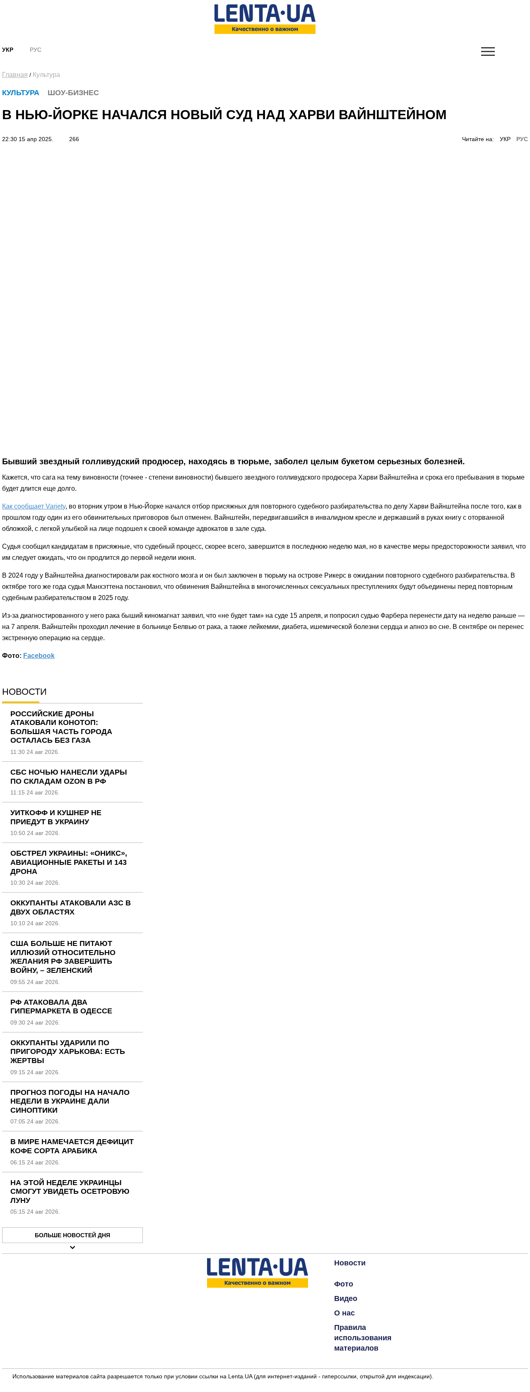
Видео (345, 1298)
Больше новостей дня (72, 1235)
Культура (46, 74)
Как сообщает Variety (33, 506)
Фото (343, 1284)
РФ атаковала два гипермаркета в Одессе (61, 1006)
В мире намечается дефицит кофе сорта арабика (72, 1146)
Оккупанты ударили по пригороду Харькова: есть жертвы (67, 1052)
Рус (35, 49)
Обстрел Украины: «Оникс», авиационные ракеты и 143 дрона (68, 862)
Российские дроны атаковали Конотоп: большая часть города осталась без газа (61, 727)
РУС (522, 139)
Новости (350, 1263)
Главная (15, 74)
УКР (505, 139)
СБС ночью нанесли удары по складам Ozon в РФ (68, 776)
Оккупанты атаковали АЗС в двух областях (70, 907)
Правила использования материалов (363, 1337)
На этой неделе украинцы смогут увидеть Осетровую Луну (70, 1191)
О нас (344, 1313)
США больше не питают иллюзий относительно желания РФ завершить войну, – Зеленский (63, 956)
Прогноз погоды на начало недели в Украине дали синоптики (70, 1101)
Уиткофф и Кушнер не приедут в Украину (55, 817)
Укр (7, 49)
